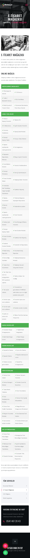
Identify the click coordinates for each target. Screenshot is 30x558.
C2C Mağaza (6, 494)
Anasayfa (6, 22)
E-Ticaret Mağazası (8, 490)
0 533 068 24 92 (15, 548)
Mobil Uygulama (7, 498)
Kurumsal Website (8, 486)
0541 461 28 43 (13, 521)
